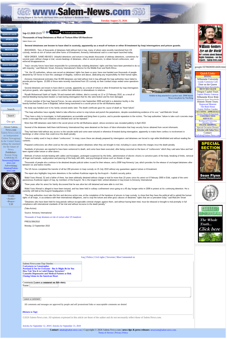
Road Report (9, 65)
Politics (89, 257)
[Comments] (47, 33)
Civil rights (100, 257)
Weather (9, 50)
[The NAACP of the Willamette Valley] (210, 201)
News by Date (9, 34)
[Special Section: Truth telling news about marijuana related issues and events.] (210, 242)
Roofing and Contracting (208, 122)
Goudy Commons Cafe (208, 82)
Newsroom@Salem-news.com (11, 161)
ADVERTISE (9, 80)
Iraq (83, 257)
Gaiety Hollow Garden (208, 109)
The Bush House (208, 107)
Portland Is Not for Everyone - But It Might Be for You (48, 268)
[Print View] (44, 33)
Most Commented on (126, 257)
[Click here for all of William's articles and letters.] (210, 62)
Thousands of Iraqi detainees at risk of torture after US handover (53, 217)
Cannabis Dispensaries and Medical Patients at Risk (47, 273)
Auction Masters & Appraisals (207, 114)
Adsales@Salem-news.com (11, 169)
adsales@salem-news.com (70, 330)
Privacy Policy (121, 333)
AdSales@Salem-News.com (207, 135)
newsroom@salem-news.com (163, 330)
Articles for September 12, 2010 (37, 326)
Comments (9, 75)
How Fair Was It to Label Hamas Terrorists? (44, 271)
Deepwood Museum (207, 104)
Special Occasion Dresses (208, 127)
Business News (9, 55)
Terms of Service (105, 333)
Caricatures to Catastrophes (36, 266)
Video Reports (9, 44)
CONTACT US (10, 96)
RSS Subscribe (9, 101)
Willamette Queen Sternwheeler (208, 87)
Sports (9, 39)
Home (9, 29)
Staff (9, 85)
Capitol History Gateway (208, 94)
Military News (9, 60)
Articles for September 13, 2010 (67, 326)
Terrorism (110, 257)
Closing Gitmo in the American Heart (40, 276)
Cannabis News (10, 70)
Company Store (9, 90)
